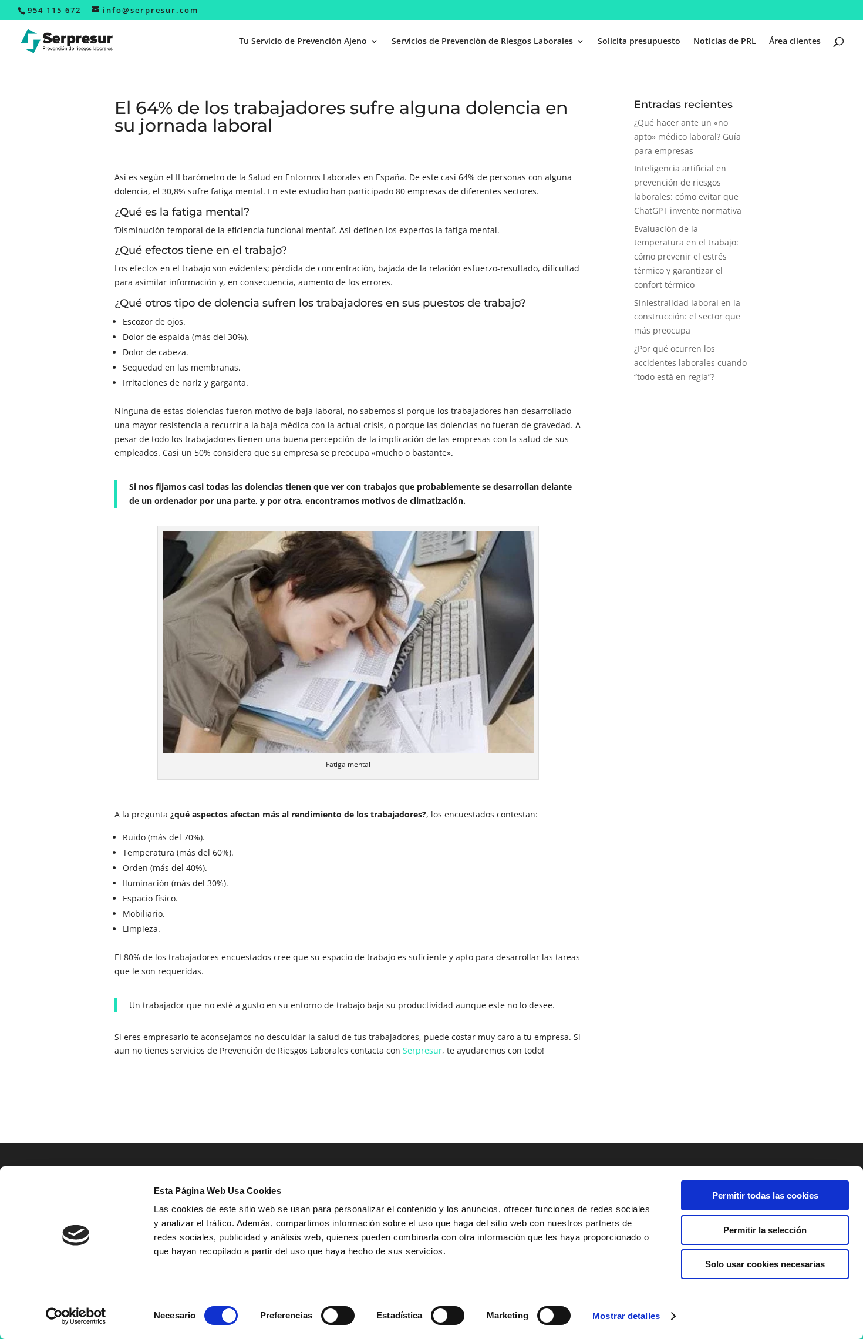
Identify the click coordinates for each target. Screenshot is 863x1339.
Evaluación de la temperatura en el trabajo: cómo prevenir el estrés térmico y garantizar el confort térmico (686, 256)
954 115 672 (54, 10)
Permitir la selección (765, 1230)
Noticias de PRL (724, 41)
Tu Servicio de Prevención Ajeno (303, 41)
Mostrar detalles (626, 1316)
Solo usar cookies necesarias (765, 1264)
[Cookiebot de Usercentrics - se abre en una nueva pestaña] (76, 1316)
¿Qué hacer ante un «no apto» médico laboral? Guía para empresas (687, 136)
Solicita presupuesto (639, 41)
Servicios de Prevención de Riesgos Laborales (482, 41)
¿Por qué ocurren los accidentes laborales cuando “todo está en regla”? (690, 362)
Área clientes (795, 41)
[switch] (338, 1315)
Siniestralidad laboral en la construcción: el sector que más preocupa (687, 317)
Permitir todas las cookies (765, 1195)
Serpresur (422, 1050)
